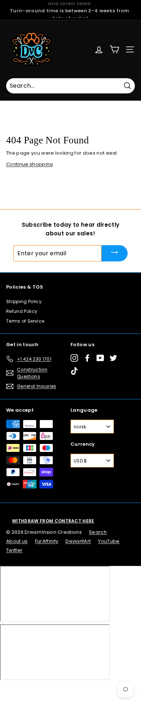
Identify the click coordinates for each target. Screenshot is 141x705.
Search (98, 532)
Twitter (14, 550)
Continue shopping (29, 164)
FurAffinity (47, 541)
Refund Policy (21, 311)
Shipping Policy (24, 301)
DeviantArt (78, 541)
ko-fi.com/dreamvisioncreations (36, 689)
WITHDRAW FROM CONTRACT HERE (53, 521)
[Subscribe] (115, 253)
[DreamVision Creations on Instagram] (74, 357)
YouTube (108, 541)
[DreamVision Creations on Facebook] (87, 357)
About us (17, 541)
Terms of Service (25, 321)
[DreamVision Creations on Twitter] (113, 357)
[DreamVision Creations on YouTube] (100, 357)
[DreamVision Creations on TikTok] (74, 371)
